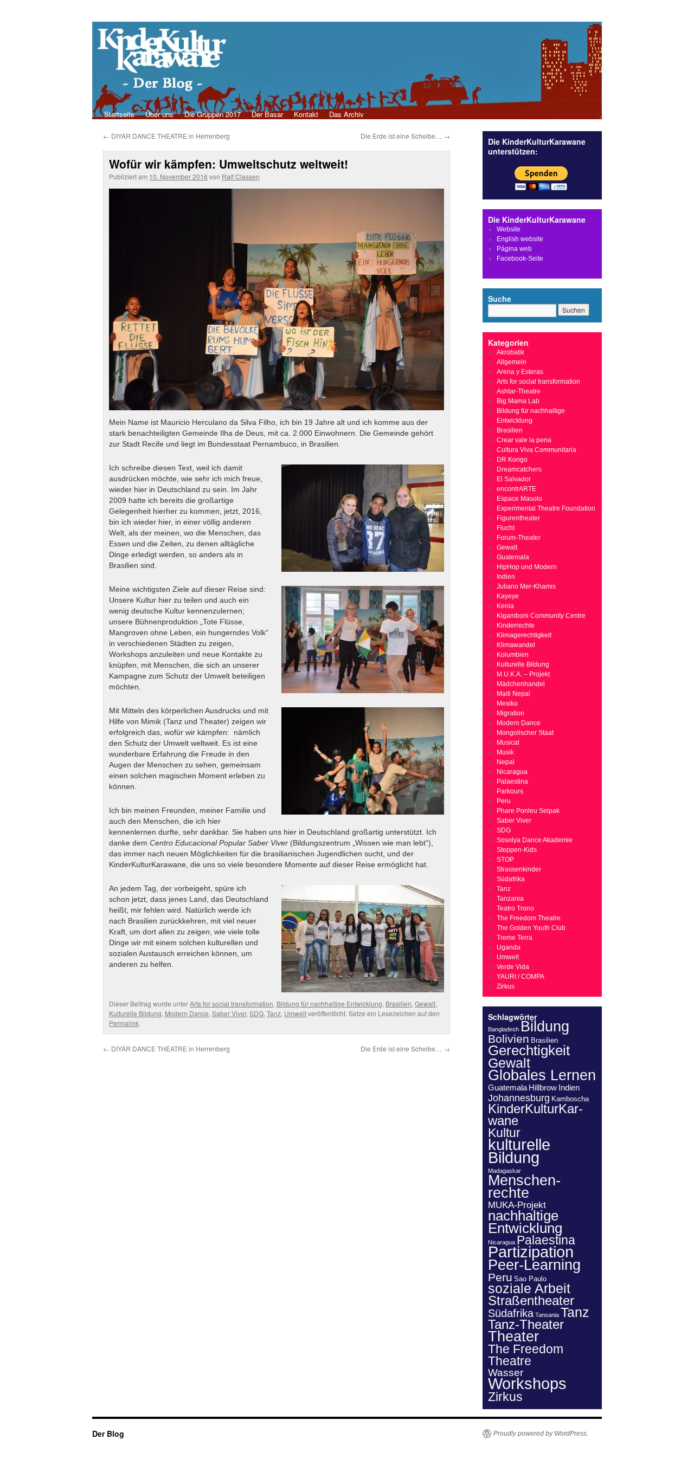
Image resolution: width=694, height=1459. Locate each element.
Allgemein (511, 362)
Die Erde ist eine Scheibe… (405, 135)
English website (520, 239)
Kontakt (306, 114)
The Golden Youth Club (531, 928)
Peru (504, 801)
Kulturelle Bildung (135, 1013)
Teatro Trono (515, 908)
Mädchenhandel (521, 684)
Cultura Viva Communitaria (536, 450)
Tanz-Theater (526, 1324)
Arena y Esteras (520, 372)
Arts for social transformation (231, 1003)
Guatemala (513, 557)
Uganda (508, 947)
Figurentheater (518, 518)
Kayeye (508, 596)
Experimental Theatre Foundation (546, 508)
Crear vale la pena (524, 440)
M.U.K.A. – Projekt (523, 674)
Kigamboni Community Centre (541, 615)
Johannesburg (519, 1098)
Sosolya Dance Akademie (535, 840)
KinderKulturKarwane (535, 1114)
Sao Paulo (530, 1279)
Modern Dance (187, 1013)
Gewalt (425, 1003)
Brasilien (398, 1003)
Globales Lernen (542, 1075)
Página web (514, 249)
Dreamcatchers (519, 469)
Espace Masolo (519, 498)
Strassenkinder (519, 869)
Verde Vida (513, 967)
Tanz (274, 1013)
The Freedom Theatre (529, 918)
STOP (505, 859)
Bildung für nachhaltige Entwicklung (329, 1003)
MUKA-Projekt (517, 1205)
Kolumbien (513, 655)
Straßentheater (531, 1301)
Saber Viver (229, 1013)
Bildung (544, 1026)
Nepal (506, 762)
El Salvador (514, 479)
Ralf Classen (241, 176)
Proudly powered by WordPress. (540, 1433)
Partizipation (531, 1252)
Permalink (124, 1023)
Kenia (505, 606)
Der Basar (267, 114)
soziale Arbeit (529, 1288)
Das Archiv (346, 114)
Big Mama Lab (518, 401)
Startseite (119, 114)
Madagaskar (504, 1170)
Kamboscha (570, 1099)
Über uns (159, 114)
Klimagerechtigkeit (524, 635)
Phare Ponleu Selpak (528, 811)
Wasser (505, 1372)
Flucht (506, 528)
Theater (513, 1336)
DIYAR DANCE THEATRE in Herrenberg (166, 135)
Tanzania (510, 898)
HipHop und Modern (527, 567)
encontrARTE (516, 489)
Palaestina (512, 781)
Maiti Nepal (513, 694)
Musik (505, 752)
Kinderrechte (516, 625)
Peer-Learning (534, 1265)
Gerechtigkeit (529, 1050)
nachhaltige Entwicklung (525, 1222)
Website (508, 229)
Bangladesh (503, 1029)
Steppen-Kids (517, 850)
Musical (508, 742)
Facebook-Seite (520, 258)
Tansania (547, 1315)
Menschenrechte (524, 1186)
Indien (506, 576)
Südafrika (511, 879)
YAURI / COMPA (520, 976)
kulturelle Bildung (519, 1150)
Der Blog (108, 1433)
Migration (510, 713)
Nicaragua (512, 772)
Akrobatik (510, 352)
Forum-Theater (519, 537)
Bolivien (508, 1038)
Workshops (527, 1383)
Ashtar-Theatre (519, 391)
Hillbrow (543, 1087)
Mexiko (507, 703)
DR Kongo (512, 459)
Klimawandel (516, 645)
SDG (256, 1013)
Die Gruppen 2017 (212, 114)
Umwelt (295, 1013)
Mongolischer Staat (525, 733)
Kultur (504, 1133)
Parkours (510, 791)
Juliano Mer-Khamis (526, 586)
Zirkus (506, 986)
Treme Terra (514, 937)
